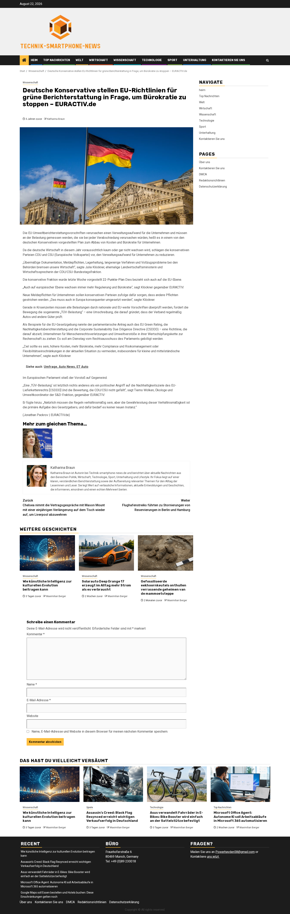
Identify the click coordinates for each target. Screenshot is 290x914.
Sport (172, 60)
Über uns (204, 161)
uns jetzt (213, 856)
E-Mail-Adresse (39, 700)
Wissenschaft (125, 60)
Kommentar (36, 634)
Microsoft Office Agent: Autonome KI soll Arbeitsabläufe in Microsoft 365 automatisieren (240, 817)
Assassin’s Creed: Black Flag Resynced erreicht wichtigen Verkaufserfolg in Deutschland (112, 817)
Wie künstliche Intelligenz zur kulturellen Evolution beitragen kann (47, 586)
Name (32, 684)
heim (34, 60)
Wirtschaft (98, 60)
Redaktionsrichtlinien (212, 180)
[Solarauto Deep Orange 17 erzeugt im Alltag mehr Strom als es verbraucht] (106, 553)
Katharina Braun (56, 119)
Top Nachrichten (56, 60)
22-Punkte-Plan (113, 279)
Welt (79, 60)
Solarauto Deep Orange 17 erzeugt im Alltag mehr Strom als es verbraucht (106, 586)
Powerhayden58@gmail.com (235, 852)
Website (32, 716)
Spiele (89, 807)
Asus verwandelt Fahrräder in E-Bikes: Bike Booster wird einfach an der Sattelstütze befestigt (176, 817)
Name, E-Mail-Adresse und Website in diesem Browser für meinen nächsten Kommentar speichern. (100, 731)
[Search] (267, 60)
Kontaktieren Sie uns (228, 60)
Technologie (152, 60)
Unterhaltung (194, 60)
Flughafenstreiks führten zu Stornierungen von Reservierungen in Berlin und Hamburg (156, 505)
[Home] (24, 60)
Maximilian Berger (56, 596)
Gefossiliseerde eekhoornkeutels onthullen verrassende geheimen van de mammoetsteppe (163, 587)
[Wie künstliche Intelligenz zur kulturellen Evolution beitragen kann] (47, 553)
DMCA (203, 174)
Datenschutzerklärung (213, 186)
